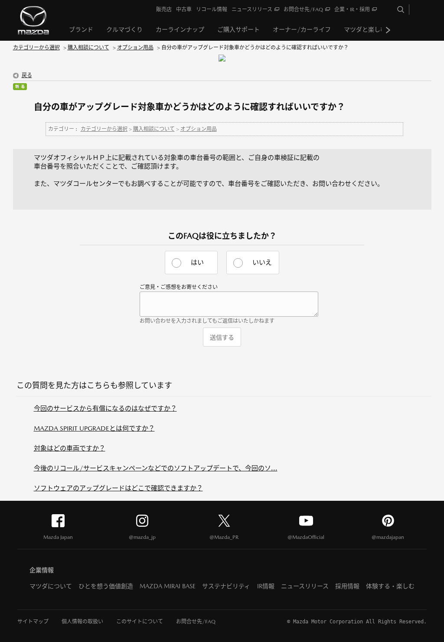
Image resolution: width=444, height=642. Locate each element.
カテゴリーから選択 (36, 48)
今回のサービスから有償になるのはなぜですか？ (105, 408)
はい (197, 262)
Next (388, 30)
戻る (27, 75)
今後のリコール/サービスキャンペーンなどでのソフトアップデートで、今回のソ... (156, 468)
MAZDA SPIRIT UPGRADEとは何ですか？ (94, 428)
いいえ (262, 262)
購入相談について (88, 48)
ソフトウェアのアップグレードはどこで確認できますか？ (118, 488)
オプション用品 (135, 48)
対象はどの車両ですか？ (69, 448)
